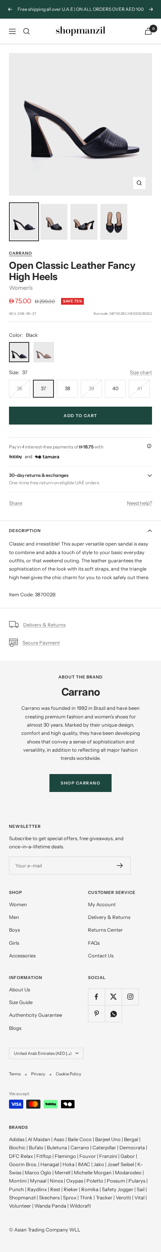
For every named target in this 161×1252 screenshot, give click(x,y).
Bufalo (36, 1147)
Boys (14, 930)
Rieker (71, 1189)
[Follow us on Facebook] (96, 996)
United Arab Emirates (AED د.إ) (43, 1053)
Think (86, 1197)
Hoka (69, 1164)
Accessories (22, 956)
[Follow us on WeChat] (113, 1013)
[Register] (120, 865)
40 (115, 388)
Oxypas (74, 1181)
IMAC (84, 1164)
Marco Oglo (38, 1172)
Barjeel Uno (108, 1139)
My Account (102, 904)
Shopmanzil (22, 1197)
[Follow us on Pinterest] (96, 1013)
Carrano (20, 253)
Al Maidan (39, 1139)
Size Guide (21, 1002)
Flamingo (65, 1156)
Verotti (123, 1197)
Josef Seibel (120, 1164)
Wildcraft (80, 1206)
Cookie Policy (68, 1074)
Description (25, 530)
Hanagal (49, 1164)
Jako (99, 1164)
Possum (116, 1181)
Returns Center (105, 930)
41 (139, 388)
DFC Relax (21, 1156)
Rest (55, 1189)
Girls (14, 943)
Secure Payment (41, 643)
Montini (18, 1181)
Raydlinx (37, 1189)
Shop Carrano (80, 783)
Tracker (104, 1197)
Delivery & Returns (44, 625)
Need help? (139, 503)
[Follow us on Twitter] (113, 996)
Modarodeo (128, 1172)
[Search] (26, 31)
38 (67, 388)
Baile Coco (80, 1139)
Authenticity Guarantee (35, 1015)
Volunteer (20, 1206)
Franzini (108, 1156)
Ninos (56, 1181)
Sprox (69, 1197)
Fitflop (43, 1156)
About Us (19, 989)
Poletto (94, 1181)
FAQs (94, 943)
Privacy (38, 1074)
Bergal (131, 1139)
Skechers (49, 1197)
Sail (141, 1189)
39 (91, 388)
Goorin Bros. (23, 1164)
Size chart (141, 372)
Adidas (16, 1139)
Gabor (128, 1156)
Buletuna (57, 1147)
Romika (89, 1189)
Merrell (62, 1172)
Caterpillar (104, 1147)
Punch (16, 1189)
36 (19, 388)
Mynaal (38, 1181)
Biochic (17, 1147)
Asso (59, 1139)
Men (14, 917)
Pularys (136, 1181)
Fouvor (87, 1156)
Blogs (15, 1028)
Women (18, 904)
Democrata (132, 1147)
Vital (139, 1197)
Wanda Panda (50, 1206)
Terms (15, 1074)
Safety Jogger (117, 1189)
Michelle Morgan (93, 1172)
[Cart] (148, 31)
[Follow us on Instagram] (130, 996)
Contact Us (100, 956)
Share (15, 503)
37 (43, 388)
